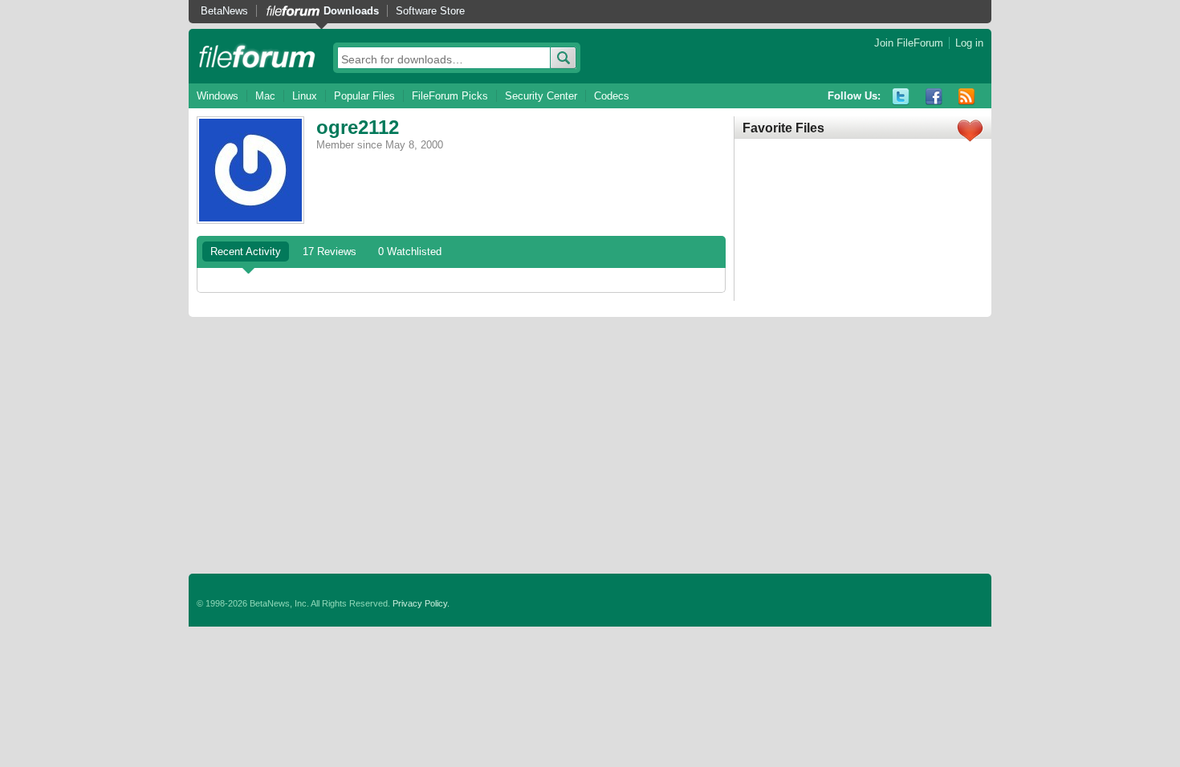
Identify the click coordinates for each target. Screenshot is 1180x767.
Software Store (430, 11)
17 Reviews (329, 252)
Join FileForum (908, 43)
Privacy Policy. (421, 603)
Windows (217, 96)
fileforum (257, 56)
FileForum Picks (450, 96)
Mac (265, 96)
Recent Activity (245, 252)
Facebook (934, 96)
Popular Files (364, 96)
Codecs (611, 96)
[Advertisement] (590, 445)
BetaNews (224, 11)
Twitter (901, 96)
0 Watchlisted (409, 252)
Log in (969, 43)
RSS (966, 96)
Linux (304, 96)
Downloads (351, 11)
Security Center (541, 96)
